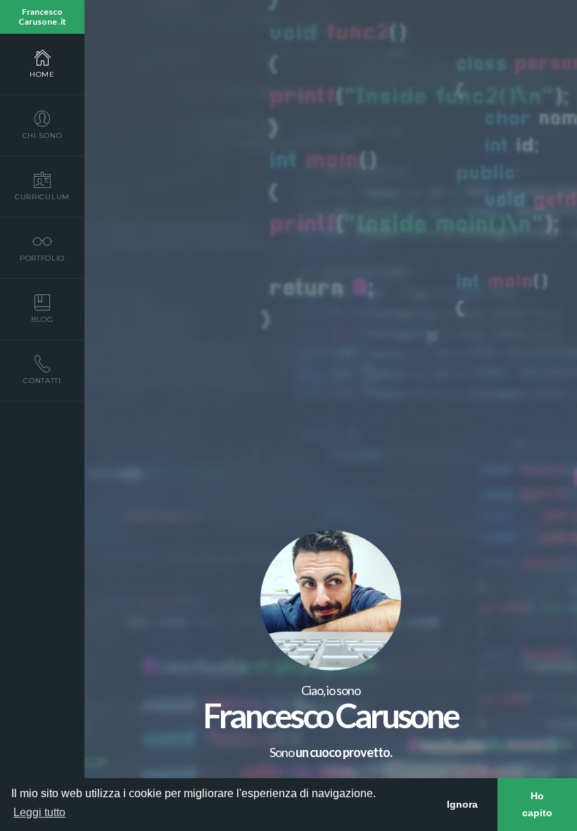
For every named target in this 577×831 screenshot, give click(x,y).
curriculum (42, 196)
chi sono (43, 135)
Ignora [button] (462, 804)
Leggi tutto (39, 812)
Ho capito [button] (537, 804)
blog (42, 319)
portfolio (42, 258)
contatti (42, 380)
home (42, 74)
